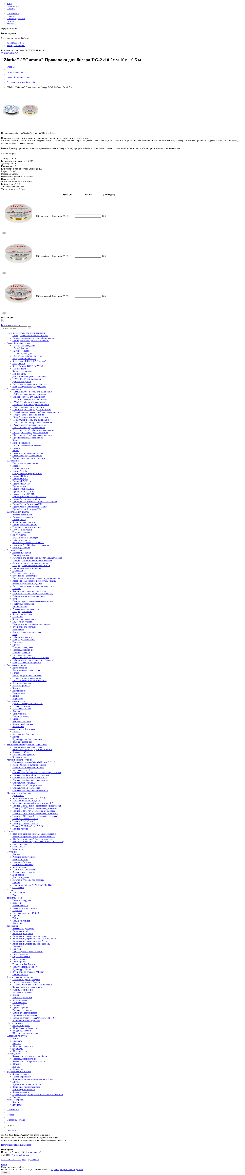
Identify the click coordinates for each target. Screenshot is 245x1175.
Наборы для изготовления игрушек (29, 596)
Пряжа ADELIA (20, 476)
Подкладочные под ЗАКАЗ (25, 913)
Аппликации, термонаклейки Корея (29, 936)
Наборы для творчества (23, 639)
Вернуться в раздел (10, 325)
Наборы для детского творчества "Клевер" (33, 660)
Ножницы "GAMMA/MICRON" (28, 542)
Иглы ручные (19, 519)
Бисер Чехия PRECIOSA (24, 358)
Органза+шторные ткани (24, 908)
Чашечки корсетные (22, 742)
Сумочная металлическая (24, 1013)
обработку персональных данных (67, 1169)
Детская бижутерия (21, 381)
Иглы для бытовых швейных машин (30, 335)
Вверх (4, 1164)
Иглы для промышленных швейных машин (33, 338)
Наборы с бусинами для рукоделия (29, 386)
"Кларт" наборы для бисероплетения (30, 417)
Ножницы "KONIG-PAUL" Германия (30, 545)
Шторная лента (19, 1051)
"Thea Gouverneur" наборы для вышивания (33, 430)
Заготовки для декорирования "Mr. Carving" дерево (37, 558)
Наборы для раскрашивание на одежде (31, 624)
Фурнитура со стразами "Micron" (28, 972)
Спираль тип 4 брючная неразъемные (30, 780)
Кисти (15, 1038)
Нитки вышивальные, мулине (26, 445)
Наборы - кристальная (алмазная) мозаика (32, 601)
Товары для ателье (21, 532)
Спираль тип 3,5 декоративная (27, 785)
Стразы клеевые (20, 954)
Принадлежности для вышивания (28, 458)
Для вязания (13, 460)
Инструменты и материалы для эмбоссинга (33, 586)
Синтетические (19, 844)
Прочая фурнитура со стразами (27, 951)
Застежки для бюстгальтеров (26, 734)
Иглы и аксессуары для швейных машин (26, 333)
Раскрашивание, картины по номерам (30, 657)
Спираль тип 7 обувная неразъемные (30, 790)
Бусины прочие (20, 368)
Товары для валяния (22, 611)
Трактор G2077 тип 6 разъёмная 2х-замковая (33, 811)
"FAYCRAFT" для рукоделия (26, 379)
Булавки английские (22, 514)
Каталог (11, 21)
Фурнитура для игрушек (24, 627)
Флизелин (17, 923)
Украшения (12, 926)
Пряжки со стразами (22, 1010)
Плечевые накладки (22, 530)
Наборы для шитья (21, 540)
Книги (15, 1102)
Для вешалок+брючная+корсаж (27, 703)
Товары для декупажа (22, 647)
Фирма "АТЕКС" (9, 53)
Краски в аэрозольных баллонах (28, 1084)
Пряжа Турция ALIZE (23, 489)
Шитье (15, 696)
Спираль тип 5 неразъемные (26, 788)
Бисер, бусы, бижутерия (18, 77)
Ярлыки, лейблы (20, 752)
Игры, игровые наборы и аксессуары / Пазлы (34, 581)
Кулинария (17, 616)
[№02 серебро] (4, 274)
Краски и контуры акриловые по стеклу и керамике (37, 1094)
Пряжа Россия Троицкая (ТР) (26, 509)
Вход (9, 3)
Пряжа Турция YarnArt (23, 491)
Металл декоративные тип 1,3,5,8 (28, 798)
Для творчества (14, 550)
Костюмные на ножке (22, 864)
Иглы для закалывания (23, 517)
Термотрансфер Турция (23, 964)
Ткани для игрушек (21, 900)
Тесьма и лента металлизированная (29, 680)
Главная (10, 67)
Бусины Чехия (19, 374)
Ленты (15, 737)
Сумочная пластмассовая (24, 1015)
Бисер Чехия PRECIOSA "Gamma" (29, 361)
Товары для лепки (21, 652)
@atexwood (33, 1159)
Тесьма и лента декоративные (26, 678)
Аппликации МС (20, 931)
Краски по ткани (20, 1092)
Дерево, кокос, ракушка (23, 872)
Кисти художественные (23, 1089)
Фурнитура (17, 1048)
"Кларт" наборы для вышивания (28, 414)
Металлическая (19, 1000)
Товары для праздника (23, 573)
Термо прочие (19, 961)
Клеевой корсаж (20, 905)
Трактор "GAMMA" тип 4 (25, 818)
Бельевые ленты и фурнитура (21, 729)
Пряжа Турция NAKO (23, 494)
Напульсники (19, 892)
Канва (15, 440)
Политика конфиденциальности (16, 1145)
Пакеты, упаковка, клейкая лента (28, 747)
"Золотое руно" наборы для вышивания (31, 409)
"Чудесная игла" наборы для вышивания (32, 435)
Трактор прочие (20, 829)
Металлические (20, 867)
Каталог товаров (15, 72)
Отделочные (18, 846)
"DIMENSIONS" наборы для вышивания (32, 391)
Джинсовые (18, 795)
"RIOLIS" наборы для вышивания (28, 427)
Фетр (14, 599)
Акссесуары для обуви (23, 928)
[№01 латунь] (4, 234)
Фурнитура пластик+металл (20, 977)
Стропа (16, 719)
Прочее (16, 645)
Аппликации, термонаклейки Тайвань (31, 944)
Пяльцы (16, 448)
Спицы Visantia (19, 471)
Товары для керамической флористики (31, 565)
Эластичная (18, 726)
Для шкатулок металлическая (26, 632)
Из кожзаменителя (21, 706)
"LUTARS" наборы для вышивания (29, 399)
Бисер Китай (18, 363)
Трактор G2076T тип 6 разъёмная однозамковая (35, 808)
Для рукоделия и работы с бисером (24, 82)
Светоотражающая (21, 716)
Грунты (16, 1097)
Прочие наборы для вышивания (27, 437)
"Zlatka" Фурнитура (22, 353)
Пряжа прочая (19, 486)
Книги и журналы (15, 1099)
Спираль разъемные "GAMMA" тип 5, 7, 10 (33, 762)
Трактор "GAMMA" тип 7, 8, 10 (27, 826)
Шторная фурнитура (17, 1036)
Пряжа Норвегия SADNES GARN (29, 496)
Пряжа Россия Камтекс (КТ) (26, 499)
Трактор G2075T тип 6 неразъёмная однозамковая (36, 806)
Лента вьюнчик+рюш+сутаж (26, 670)
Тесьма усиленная (21, 921)
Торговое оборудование (23, 754)
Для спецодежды (20, 877)
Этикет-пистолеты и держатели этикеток (32, 749)
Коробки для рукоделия (23, 522)
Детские (16, 854)
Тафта (15, 918)
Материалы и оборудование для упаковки (27, 744)
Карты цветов (19, 757)
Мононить (17, 849)
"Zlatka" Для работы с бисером (27, 356)
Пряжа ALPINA (20, 478)
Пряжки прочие (20, 1007)
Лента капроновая (21, 685)
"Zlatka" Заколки (20, 348)
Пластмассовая (19, 1002)
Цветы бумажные (20, 555)
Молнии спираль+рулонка (19, 760)
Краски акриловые (21, 1076)
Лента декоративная (16, 665)
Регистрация (13, 6)
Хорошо (5, 1172)
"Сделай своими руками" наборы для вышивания (36, 412)
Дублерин (17, 903)
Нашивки (17, 946)
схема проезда (33, 1152)
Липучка (16, 711)
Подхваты (17, 1041)
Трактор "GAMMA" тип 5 (25, 823)
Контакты (11, 23)
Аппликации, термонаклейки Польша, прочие (34, 938)
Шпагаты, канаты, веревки (25, 1033)
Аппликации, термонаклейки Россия (30, 941)
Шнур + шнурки (15, 1023)
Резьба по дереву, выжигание (26, 609)
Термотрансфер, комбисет (24, 967)
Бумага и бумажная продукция (27, 583)
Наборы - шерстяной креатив (26, 662)
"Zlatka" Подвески (21, 351)
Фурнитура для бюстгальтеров (27, 739)
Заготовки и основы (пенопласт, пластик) (32, 593)
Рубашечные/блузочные (24, 857)
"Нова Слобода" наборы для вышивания (32, 422)
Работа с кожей (19, 606)
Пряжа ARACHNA (21, 481)
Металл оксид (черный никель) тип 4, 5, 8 (32, 803)
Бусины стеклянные (22, 371)
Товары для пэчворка (22, 655)
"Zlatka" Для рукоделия (23, 345)
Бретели (16, 731)
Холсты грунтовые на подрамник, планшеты (34, 1079)
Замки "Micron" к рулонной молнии (29, 765)
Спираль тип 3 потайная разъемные (29, 777)
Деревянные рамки (21, 553)
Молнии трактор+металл (19, 793)
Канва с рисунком (21, 443)
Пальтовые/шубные (21, 862)
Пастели (16, 588)
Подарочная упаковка (22, 622)
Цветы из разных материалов (26, 568)
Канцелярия (18, 629)
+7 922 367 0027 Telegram (13, 1159)
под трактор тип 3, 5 (22, 770)
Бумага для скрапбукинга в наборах (29, 1056)
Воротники (17, 698)
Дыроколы (17, 1069)
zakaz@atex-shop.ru (16, 45)
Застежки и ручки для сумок (26, 979)
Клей (14, 634)
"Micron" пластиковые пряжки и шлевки (32, 984)
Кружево (16, 688)
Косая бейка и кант (21, 708)
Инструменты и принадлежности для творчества (36, 578)
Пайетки (16, 949)
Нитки (10, 831)
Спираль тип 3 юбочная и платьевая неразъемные (36, 772)
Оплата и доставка (16, 18)
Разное (10, 890)
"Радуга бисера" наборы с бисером (29, 425)
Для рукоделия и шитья (18, 512)
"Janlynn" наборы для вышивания (28, 397)
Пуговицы (12, 852)
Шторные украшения (22, 1046)
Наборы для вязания (22, 637)
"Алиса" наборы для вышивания (28, 407)
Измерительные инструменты (26, 527)
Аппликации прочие (22, 933)
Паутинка (17, 910)
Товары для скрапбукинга (24, 1059)
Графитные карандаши (23, 604)
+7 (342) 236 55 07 (15, 43)
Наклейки (17, 642)
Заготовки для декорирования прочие (30, 563)
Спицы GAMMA (20, 468)
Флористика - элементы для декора (29, 591)
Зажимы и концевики (22, 990)
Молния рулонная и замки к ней (28, 767)
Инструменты (19, 535)
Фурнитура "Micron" (22, 969)
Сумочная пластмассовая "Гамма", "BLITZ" (33, 1018)
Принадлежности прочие (24, 524)
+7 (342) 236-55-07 (19, 1155)
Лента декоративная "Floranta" (27, 675)
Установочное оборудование (26, 1020)
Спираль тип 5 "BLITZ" (24, 783)
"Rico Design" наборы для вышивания (30, 404)
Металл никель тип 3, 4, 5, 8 (26, 800)
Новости (11, 16)
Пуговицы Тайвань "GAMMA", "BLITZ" (32, 885)
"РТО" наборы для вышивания (27, 455)
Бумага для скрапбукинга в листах (29, 1061)
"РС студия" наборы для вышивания (30, 432)
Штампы (16, 1064)
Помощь (11, 8)
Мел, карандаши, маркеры (25, 537)
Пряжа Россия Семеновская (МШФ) (29, 506)
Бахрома (16, 1043)
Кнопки (16, 995)
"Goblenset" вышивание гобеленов (29, 394)
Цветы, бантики (20, 974)
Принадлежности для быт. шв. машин (30, 340)
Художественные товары (19, 1071)
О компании (13, 13)
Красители (17, 570)
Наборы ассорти (20, 859)
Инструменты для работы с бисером (29, 384)
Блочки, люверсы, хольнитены (27, 987)
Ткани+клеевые (14, 898)
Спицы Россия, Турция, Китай (27, 473)
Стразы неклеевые (21, 956)
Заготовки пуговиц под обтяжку (28, 880)
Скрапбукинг (13, 1053)
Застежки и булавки (22, 992)
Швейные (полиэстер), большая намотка (32, 839)
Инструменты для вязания (25, 463)
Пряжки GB (18, 1005)
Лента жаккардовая (21, 683)
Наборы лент (18, 693)
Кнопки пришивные (22, 997)
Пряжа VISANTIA (21, 483)
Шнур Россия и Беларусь (24, 1028)
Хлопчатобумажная (21, 721)
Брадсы (16, 1066)
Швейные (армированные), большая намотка (34, 834)
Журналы (17, 1105)
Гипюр (15, 673)
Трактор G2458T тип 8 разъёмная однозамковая (35, 813)
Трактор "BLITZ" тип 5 (23, 821)
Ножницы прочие (21, 547)
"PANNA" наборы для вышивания (29, 402)
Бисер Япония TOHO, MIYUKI (27, 366)
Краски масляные (20, 1074)
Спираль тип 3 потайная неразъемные (30, 775)
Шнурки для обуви (21, 1030)
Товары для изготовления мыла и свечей (32, 560)
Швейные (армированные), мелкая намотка (33, 836)
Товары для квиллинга (23, 650)
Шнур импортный (21, 1025)
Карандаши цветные (22, 614)
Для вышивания (14, 389)
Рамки (15, 450)
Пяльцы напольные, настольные (28, 453)
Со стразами (18, 887)
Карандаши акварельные (24, 619)
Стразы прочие (19, 959)
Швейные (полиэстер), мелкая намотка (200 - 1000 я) (38, 841)
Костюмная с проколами (24, 869)
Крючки (16, 466)
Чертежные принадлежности (26, 1087)
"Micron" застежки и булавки (26, 982)
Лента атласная (19, 668)
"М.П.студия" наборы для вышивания (30, 420)
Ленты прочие (19, 691)
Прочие (16, 882)
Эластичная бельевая (22, 724)
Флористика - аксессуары (24, 576)
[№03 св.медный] (4, 315)
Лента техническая (16, 701)
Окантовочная (19, 714)
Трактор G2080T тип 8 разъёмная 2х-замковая (34, 816)
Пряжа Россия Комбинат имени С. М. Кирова (34, 501)
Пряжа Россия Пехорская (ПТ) (27, 504)
